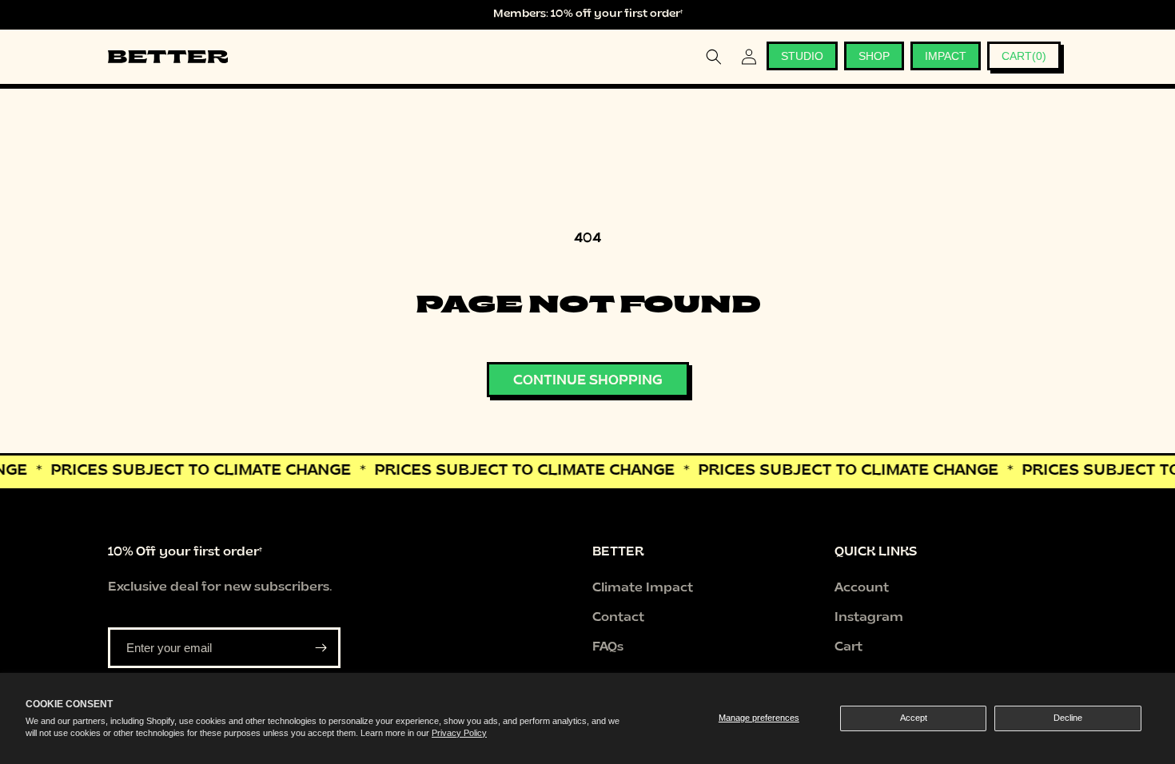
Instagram (868, 618)
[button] (713, 56)
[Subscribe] (320, 647)
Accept (913, 717)
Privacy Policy (459, 733)
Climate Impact (642, 589)
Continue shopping (588, 381)
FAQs (607, 648)
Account (861, 589)
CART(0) (1024, 56)
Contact (618, 618)
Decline (1068, 717)
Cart (848, 648)
